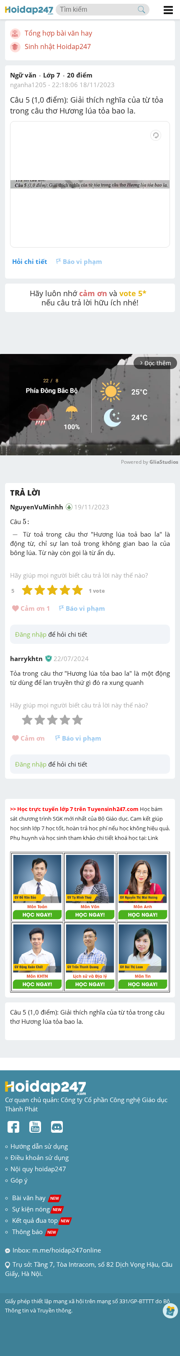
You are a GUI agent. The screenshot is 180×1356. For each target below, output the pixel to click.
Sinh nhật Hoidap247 (58, 46)
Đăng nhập (30, 634)
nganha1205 (28, 84)
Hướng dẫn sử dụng (39, 1146)
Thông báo (34, 1231)
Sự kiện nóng (37, 1209)
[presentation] (27, 522)
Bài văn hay (34, 1197)
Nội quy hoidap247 (38, 1169)
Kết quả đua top (40, 1220)
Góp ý (19, 1180)
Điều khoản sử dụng (39, 1157)
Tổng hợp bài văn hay (58, 33)
